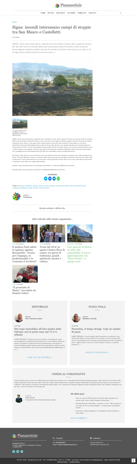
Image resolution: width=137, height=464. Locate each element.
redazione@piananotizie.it (67, 444)
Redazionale (71, 244)
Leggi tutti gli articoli (96, 352)
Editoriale (60, 13)
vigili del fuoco (44, 188)
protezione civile (80, 185)
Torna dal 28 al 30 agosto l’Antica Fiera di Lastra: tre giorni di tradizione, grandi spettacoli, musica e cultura (52, 254)
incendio (52, 185)
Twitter (18, 451)
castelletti (28, 185)
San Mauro (23, 188)
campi (22, 185)
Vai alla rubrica (78, 418)
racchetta (15, 188)
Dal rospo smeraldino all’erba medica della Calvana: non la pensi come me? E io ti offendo (37, 332)
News (14, 22)
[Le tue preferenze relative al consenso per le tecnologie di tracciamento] (133, 460)
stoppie (35, 188)
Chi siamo (71, 13)
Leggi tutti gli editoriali (38, 357)
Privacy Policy (62, 462)
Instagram (22, 451)
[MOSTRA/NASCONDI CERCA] (121, 13)
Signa (30, 188)
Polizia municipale (62, 185)
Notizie (51, 13)
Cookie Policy (75, 462)
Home (43, 13)
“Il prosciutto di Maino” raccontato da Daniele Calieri (24, 290)
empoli (35, 185)
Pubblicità (82, 13)
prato (71, 185)
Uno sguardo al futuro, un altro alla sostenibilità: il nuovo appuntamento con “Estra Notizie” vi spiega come (79, 254)
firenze (40, 185)
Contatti (92, 13)
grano (46, 185)
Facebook (14, 451)
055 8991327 (61, 442)
